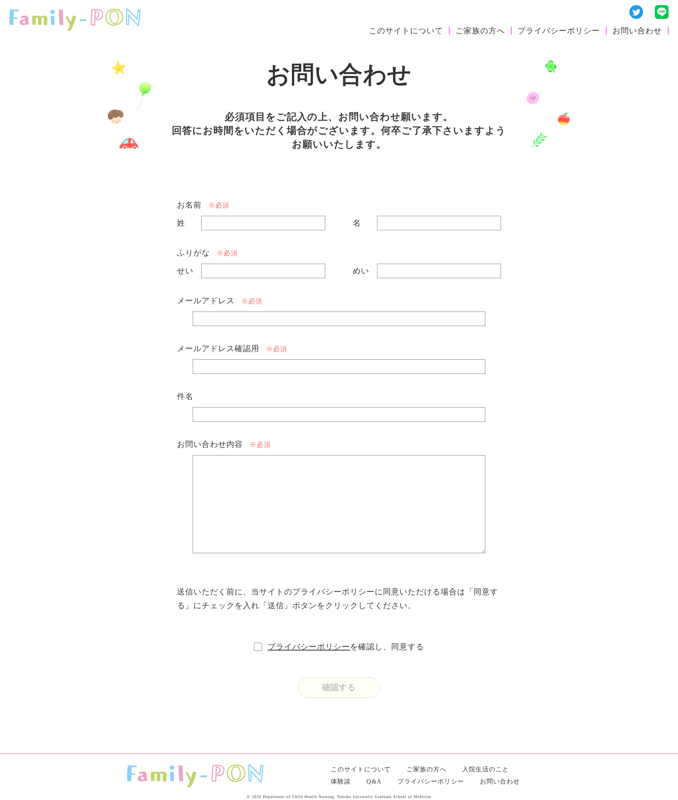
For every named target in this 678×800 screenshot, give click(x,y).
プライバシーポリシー (559, 31)
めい (361, 270)
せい (185, 270)
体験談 (341, 781)
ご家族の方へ (480, 31)
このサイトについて (406, 31)
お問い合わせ (637, 31)
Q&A (374, 781)
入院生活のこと (485, 769)
